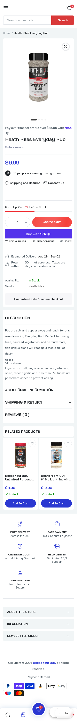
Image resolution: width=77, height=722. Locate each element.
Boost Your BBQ (45, 663)
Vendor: (10, 286)
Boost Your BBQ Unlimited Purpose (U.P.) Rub (18, 477)
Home (6, 33)
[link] (32, 443)
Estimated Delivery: (24, 256)
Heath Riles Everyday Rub (35, 139)
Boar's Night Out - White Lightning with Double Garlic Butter (56, 477)
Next (69, 474)
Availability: (12, 280)
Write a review (14, 147)
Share (68, 241)
